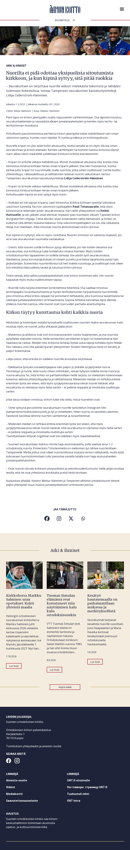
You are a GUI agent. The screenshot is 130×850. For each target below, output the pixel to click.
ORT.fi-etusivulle (84, 781)
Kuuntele (62, 20)
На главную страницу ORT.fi (93, 787)
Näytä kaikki (65, 687)
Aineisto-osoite (16, 780)
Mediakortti (14, 794)
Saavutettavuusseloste (22, 800)
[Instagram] (59, 518)
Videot (10, 787)
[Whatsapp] (83, 518)
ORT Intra (80, 801)
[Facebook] (47, 518)
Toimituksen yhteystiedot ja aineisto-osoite (33, 746)
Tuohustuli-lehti (84, 794)
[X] (71, 518)
